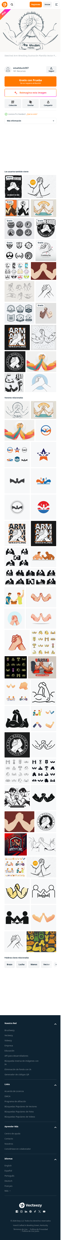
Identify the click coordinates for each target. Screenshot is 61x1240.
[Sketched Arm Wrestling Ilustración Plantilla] (17, 544)
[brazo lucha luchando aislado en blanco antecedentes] (20, 898)
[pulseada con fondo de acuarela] (15, 443)
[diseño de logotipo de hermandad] (15, 292)
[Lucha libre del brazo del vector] (21, 209)
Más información (14, 119)
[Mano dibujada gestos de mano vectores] (19, 377)
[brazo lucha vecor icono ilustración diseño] (15, 605)
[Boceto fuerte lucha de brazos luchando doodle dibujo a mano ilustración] (17, 471)
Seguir (51, 71)
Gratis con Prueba (30, 81)
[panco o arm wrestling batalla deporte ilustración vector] (17, 836)
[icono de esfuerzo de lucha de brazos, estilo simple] (17, 1093)
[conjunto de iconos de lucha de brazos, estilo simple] (17, 1225)
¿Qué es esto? (32, 114)
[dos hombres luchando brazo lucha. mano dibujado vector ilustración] (19, 1016)
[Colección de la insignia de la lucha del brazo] (19, 421)
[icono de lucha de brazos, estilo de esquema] (17, 1172)
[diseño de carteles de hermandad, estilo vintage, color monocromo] (13, 185)
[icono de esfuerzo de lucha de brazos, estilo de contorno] (17, 1066)
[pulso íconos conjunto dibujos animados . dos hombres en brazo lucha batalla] (17, 1119)
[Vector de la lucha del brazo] (19, 270)
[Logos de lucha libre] (39, 335)
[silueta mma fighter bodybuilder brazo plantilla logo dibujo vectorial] (44, 494)
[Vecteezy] (4, 4)
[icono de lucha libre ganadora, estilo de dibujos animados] (15, 876)
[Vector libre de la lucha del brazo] (17, 231)
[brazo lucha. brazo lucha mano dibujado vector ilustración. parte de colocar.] (15, 399)
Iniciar (47, 4)
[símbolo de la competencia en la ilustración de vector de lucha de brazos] (17, 765)
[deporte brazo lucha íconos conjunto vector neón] (42, 989)
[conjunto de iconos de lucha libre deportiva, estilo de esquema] (17, 1198)
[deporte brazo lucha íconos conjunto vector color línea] (17, 990)
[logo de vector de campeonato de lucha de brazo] (41, 469)
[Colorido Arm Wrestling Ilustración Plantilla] (17, 250)
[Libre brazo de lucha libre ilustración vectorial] (17, 356)
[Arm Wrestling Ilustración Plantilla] (19, 495)
